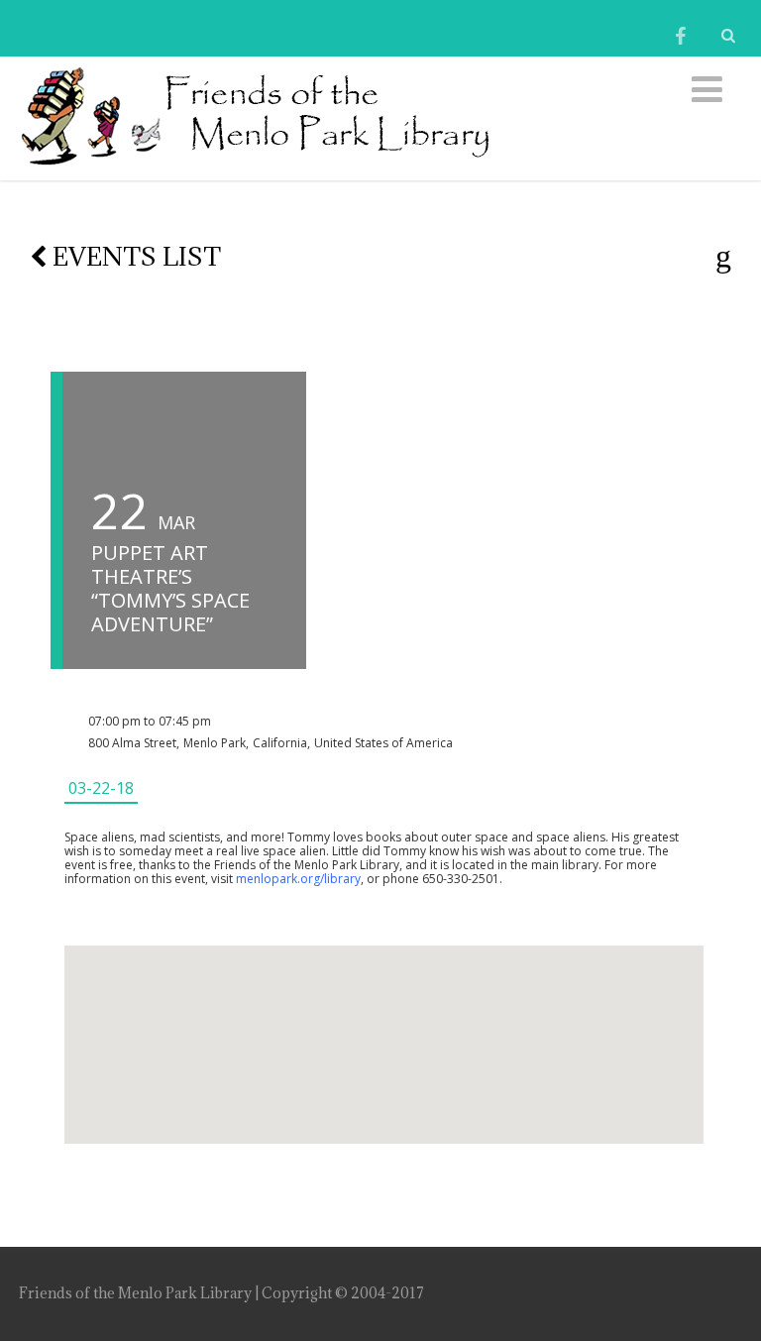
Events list (134, 256)
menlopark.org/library (298, 878)
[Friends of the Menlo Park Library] (254, 168)
